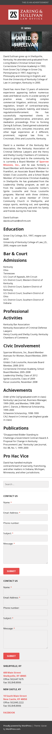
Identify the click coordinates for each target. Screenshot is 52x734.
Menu (27, 28)
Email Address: (11, 512)
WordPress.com (13, 729)
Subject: (8, 533)
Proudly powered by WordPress (17, 725)
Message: (9, 543)
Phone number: (11, 523)
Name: (7, 502)
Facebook (9, 712)
